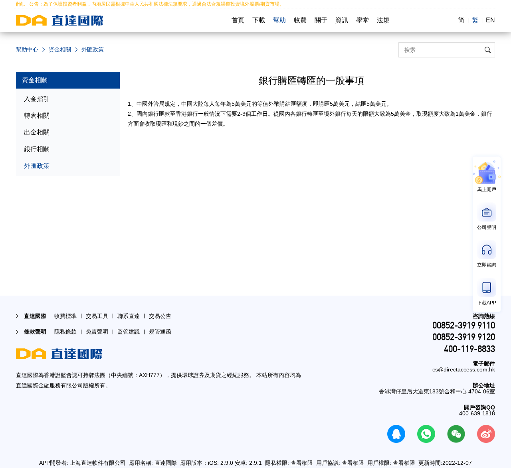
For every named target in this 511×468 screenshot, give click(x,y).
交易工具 (97, 316)
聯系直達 (128, 316)
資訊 (341, 20)
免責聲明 (97, 331)
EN (490, 20)
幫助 (279, 20)
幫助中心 (27, 49)
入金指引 (37, 98)
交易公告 (160, 316)
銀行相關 (37, 149)
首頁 (238, 20)
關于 (321, 20)
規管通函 (160, 331)
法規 (383, 20)
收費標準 (65, 316)
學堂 (362, 20)
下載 (258, 20)
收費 (300, 20)
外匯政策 (37, 165)
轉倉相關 (37, 115)
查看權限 (302, 463)
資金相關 (60, 49)
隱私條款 (65, 331)
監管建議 (128, 331)
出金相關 (37, 132)
